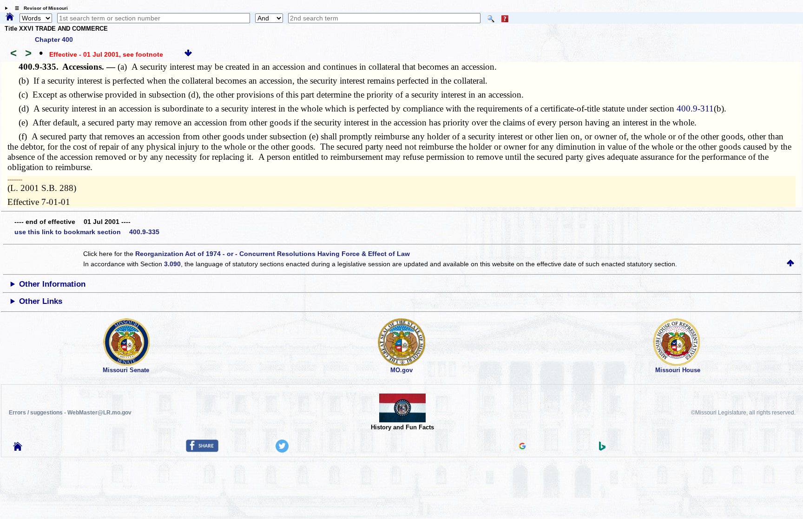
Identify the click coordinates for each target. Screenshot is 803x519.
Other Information (52, 284)
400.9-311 (695, 108)
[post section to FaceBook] (202, 449)
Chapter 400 (54, 39)
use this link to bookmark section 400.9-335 (86, 232)
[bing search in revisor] (602, 448)
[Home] (10, 17)
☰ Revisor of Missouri (39, 8)
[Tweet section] (282, 450)
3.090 (172, 264)
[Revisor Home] (17, 448)
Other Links (40, 301)
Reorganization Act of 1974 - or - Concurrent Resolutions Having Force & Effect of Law (272, 253)
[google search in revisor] (522, 447)
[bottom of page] (188, 54)
